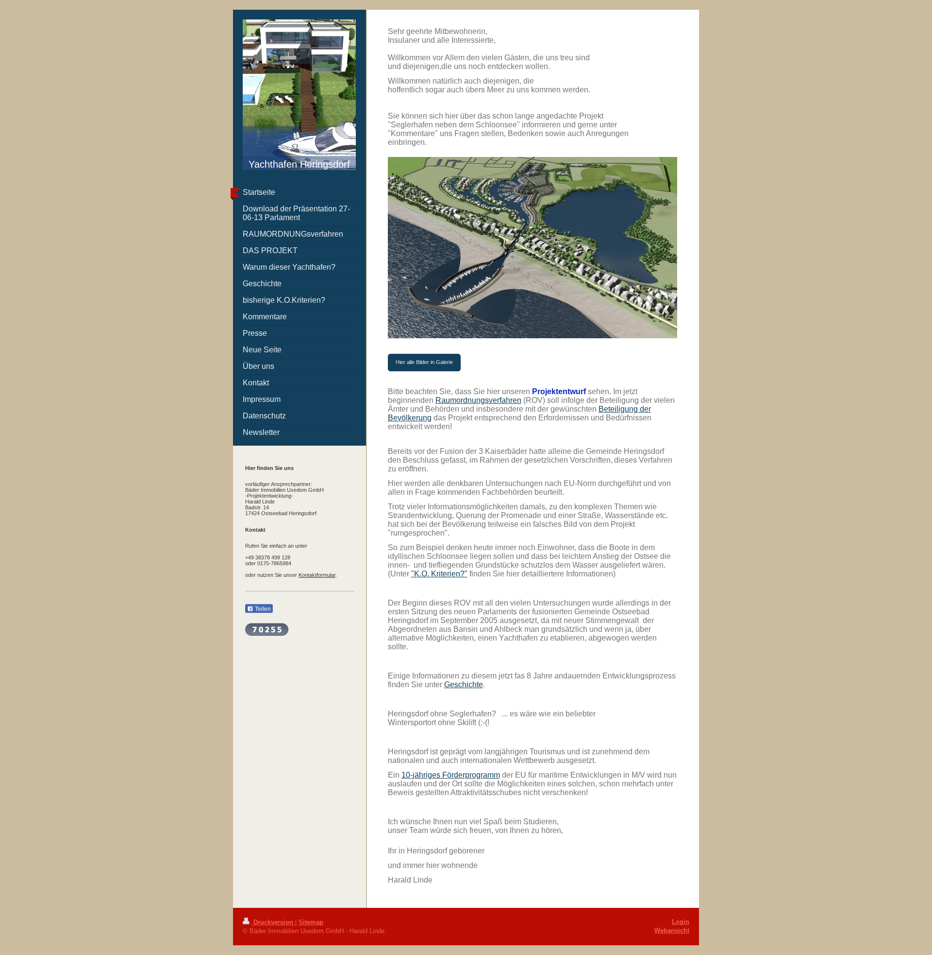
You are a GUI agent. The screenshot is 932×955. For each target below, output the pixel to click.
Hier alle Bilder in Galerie (424, 362)
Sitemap (311, 922)
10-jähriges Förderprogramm (450, 775)
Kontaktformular (317, 575)
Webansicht (671, 930)
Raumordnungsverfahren (478, 400)
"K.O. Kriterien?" (439, 574)
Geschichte (463, 684)
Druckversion (273, 922)
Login (680, 921)
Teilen (262, 609)
